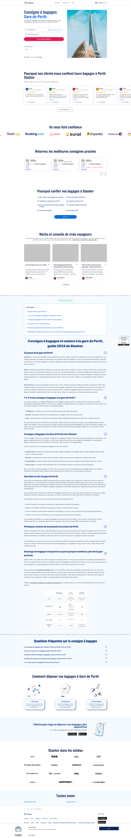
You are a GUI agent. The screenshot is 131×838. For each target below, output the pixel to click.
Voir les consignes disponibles (44, 39)
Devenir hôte (66, 2)
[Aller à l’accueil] (29, 3)
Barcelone (38, 818)
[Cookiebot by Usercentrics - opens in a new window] (18, 835)
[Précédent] (101, 174)
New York (45, 818)
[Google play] (72, 734)
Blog (49, 822)
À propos (26, 822)
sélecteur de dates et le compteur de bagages (45, 583)
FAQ (37, 822)
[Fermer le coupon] (129, 336)
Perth (26, 49)
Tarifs (32, 822)
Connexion (101, 2)
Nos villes (57, 2)
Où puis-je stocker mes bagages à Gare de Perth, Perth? (42, 651)
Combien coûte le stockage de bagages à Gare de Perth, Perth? (45, 655)
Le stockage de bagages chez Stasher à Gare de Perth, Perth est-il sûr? (47, 647)
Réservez (65, 217)
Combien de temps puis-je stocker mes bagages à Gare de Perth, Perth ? (48, 658)
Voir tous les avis (64, 109)
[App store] (83, 734)
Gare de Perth (70, 802)
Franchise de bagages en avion (86, 822)
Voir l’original (32, 102)
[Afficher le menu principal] (105, 2)
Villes (28, 809)
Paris (31, 818)
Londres (26, 818)
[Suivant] (105, 174)
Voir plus (51, 99)
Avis (73, 2)
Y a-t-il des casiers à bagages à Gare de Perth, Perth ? (42, 662)
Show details (32, 835)
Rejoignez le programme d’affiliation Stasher (64, 822)
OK (109, 828)
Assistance (43, 822)
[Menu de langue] (96, 2)
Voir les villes (53, 818)
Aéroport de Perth (30, 802)
